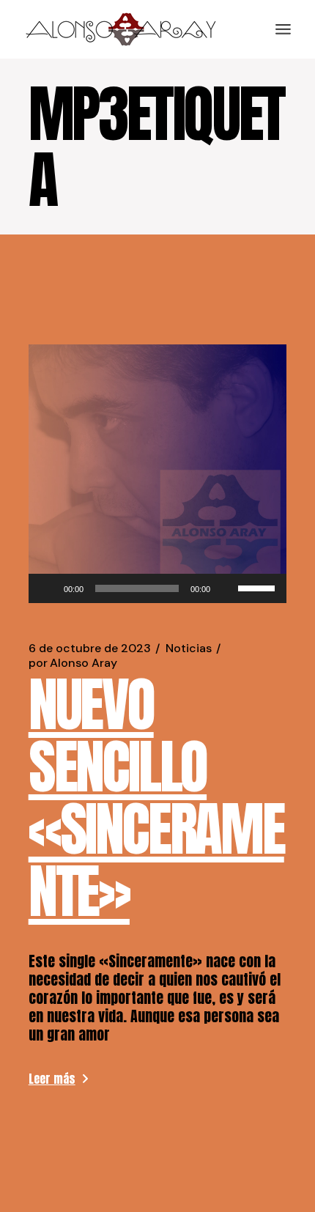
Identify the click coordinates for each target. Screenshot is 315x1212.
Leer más (52, 1078)
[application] (158, 588)
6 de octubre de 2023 (90, 648)
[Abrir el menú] (283, 29)
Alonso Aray (73, 663)
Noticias (189, 648)
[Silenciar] (226, 588)
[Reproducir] (47, 588)
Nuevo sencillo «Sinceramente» (156, 797)
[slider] (258, 587)
